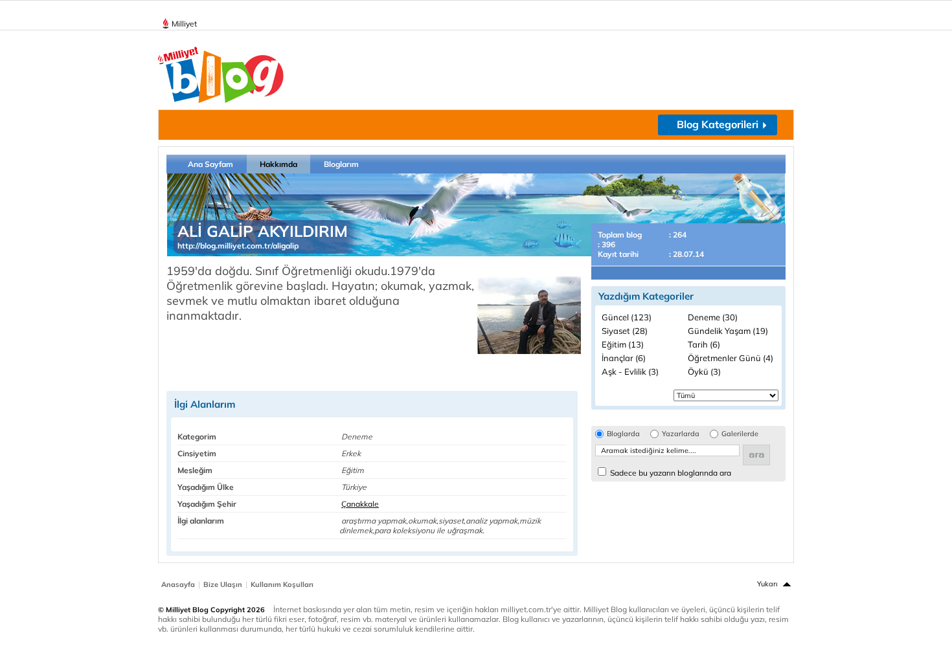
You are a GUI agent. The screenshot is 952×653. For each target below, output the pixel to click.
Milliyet (184, 23)
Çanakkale (360, 504)
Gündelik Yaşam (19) (728, 331)
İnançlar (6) (624, 358)
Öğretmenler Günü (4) (730, 358)
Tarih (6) (704, 344)
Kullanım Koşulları (282, 584)
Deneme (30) (713, 317)
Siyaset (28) (625, 331)
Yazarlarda (680, 434)
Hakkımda (278, 164)
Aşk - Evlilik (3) (630, 371)
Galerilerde (739, 434)
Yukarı (767, 583)
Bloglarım (341, 164)
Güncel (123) (627, 317)
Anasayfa (178, 584)
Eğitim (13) (623, 344)
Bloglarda (623, 434)
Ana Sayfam (210, 164)
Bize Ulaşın (222, 584)
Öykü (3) (704, 371)
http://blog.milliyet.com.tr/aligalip (238, 245)
